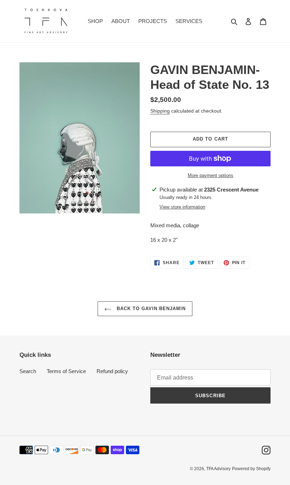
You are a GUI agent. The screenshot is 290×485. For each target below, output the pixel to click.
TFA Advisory (218, 468)
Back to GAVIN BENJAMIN (150, 308)
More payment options (210, 175)
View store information (182, 207)
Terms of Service (66, 371)
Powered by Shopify (251, 468)
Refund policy (112, 371)
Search (27, 371)
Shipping (160, 111)
